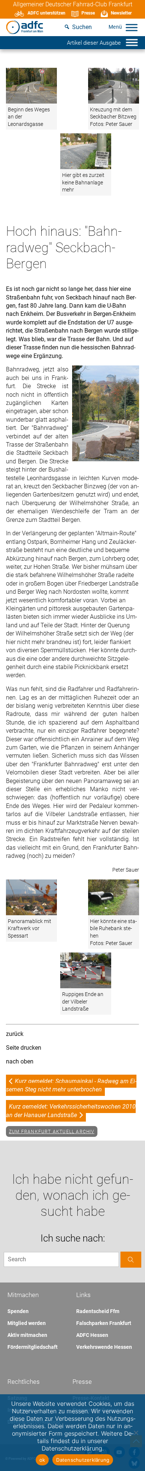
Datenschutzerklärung (82, 1460)
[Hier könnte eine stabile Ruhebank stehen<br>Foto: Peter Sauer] (113, 897)
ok (42, 1460)
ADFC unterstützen (46, 13)
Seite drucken (23, 1047)
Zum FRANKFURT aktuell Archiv (51, 1131)
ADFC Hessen (92, 1335)
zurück (14, 1033)
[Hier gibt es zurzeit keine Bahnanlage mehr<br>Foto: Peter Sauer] (85, 151)
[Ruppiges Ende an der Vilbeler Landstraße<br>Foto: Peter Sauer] (85, 970)
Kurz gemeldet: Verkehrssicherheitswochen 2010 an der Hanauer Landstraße (71, 1110)
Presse (88, 13)
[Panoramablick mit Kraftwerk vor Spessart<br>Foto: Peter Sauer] (31, 897)
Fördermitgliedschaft (32, 1347)
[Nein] (135, 1432)
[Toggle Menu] (132, 27)
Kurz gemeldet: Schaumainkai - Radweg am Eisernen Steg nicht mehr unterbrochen (71, 1085)
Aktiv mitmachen (27, 1335)
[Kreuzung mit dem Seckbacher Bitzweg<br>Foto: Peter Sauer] (113, 86)
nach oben (19, 1061)
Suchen (82, 27)
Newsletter (121, 13)
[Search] (130, 1260)
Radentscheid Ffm (97, 1311)
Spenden (18, 1311)
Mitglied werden (26, 1323)
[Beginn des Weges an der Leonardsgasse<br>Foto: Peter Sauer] (31, 86)
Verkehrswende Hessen (104, 1347)
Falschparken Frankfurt (103, 1323)
